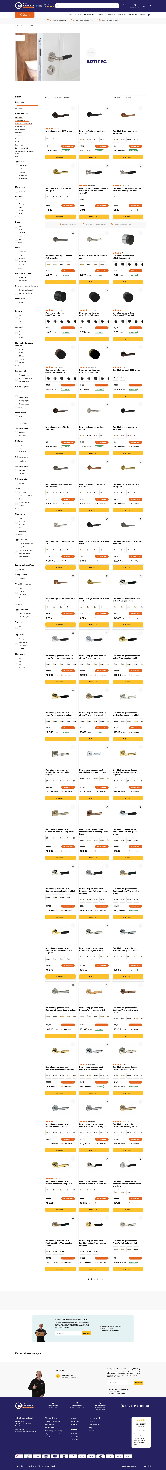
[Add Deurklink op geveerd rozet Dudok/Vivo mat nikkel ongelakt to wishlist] (107, 1101)
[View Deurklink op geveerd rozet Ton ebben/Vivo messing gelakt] (129, 607)
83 (98, 1279)
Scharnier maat (22, 428)
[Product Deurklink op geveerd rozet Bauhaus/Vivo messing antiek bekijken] (94, 992)
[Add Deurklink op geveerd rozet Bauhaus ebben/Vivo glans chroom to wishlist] (140, 806)
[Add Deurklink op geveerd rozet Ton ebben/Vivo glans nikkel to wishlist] (140, 576)
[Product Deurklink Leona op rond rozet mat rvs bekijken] (94, 411)
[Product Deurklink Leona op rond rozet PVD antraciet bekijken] (60, 468)
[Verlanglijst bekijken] (144, 6)
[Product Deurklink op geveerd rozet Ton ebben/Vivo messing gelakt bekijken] (128, 640)
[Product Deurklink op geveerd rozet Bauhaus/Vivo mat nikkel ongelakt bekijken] (60, 992)
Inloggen (74, 1425)
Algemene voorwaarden (53, 1434)
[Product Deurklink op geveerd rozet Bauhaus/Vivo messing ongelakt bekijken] (60, 1051)
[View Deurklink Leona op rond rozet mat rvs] (122, 436)
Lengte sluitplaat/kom (24, 565)
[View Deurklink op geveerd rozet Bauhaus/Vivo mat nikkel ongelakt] (82, 957)
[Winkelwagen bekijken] (149, 6)
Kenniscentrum (110, 15)
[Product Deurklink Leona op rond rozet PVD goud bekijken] (128, 468)
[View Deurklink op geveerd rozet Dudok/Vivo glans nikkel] (75, 1133)
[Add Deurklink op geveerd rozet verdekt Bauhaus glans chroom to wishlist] (107, 747)
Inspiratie (100, 15)
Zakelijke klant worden (53, 1421)
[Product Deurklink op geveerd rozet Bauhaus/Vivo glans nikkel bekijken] (94, 932)
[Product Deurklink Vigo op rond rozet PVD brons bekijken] (60, 582)
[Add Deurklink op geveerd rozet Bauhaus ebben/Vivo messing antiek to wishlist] (140, 866)
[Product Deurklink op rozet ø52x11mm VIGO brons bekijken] (60, 411)
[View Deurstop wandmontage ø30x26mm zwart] (122, 264)
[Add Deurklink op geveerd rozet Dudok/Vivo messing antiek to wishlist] (140, 1101)
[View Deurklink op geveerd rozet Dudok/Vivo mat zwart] (95, 1076)
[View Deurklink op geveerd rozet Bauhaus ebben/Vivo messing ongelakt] (122, 840)
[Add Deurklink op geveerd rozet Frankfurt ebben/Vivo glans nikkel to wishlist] (107, 1158)
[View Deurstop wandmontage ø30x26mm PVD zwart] (116, 264)
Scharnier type (21, 466)
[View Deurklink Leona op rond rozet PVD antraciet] (102, 436)
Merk (17, 187)
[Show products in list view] (49, 98)
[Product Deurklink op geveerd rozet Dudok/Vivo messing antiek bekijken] (128, 1108)
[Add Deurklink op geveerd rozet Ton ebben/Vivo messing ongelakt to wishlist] (73, 690)
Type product (21, 539)
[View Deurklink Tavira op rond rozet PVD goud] (82, 140)
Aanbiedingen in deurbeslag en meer (25, 152)
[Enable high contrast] (148, 15)
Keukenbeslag (20, 130)
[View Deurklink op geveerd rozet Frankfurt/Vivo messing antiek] (129, 1249)
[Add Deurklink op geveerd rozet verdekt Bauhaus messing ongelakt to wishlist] (140, 747)
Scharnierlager (21, 457)
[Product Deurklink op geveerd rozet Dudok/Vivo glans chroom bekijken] (94, 1051)
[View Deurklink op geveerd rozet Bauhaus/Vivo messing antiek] (95, 957)
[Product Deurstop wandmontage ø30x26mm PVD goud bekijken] (94, 354)
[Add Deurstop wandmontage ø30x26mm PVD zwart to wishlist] (107, 290)
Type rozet (19, 635)
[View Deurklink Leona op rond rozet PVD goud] (82, 436)
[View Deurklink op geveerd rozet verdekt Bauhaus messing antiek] (129, 721)
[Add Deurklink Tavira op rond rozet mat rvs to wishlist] (107, 233)
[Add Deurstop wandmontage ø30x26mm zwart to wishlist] (73, 290)
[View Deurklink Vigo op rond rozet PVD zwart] (68, 550)
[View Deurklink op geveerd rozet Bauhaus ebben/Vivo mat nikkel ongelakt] (136, 840)
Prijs (17, 102)
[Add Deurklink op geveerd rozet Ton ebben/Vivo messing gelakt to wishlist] (140, 633)
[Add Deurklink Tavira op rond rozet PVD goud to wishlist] (73, 165)
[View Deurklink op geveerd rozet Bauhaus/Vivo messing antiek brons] (109, 957)
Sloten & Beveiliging (22, 120)
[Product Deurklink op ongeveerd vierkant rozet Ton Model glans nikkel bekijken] (128, 172)
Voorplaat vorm (22, 574)
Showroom (78, 15)
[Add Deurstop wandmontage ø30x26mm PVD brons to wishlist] (73, 347)
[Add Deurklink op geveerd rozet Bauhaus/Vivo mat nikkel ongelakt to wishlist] (73, 985)
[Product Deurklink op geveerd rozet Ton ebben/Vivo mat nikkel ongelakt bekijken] (60, 640)
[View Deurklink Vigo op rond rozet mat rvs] (89, 550)
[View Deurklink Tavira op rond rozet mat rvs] (89, 140)
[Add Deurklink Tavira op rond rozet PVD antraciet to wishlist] (73, 233)
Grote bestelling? (89, 15)
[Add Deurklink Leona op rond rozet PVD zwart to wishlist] (140, 404)
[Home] (15, 25)
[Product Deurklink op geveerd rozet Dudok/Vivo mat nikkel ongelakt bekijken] (94, 1108)
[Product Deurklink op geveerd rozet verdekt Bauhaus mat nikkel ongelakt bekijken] (60, 754)
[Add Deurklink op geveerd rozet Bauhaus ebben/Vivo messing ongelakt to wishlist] (73, 925)
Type (17, 161)
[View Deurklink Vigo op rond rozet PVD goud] (48, 550)
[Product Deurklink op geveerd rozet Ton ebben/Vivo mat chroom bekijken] (94, 640)
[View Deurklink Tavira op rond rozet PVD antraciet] (102, 140)
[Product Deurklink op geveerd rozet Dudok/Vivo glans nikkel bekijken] (128, 1051)
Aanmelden (86, 1333)
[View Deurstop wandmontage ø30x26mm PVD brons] (136, 264)
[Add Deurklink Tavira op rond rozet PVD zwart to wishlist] (107, 108)
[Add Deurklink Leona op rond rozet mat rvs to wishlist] (107, 404)
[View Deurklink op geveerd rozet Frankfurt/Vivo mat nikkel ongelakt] (116, 1249)
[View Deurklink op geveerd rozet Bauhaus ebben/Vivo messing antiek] (116, 840)
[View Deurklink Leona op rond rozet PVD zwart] (89, 436)
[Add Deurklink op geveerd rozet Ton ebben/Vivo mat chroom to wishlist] (107, 633)
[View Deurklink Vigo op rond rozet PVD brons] (55, 550)
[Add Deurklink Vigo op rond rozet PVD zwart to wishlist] (107, 518)
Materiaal (19, 196)
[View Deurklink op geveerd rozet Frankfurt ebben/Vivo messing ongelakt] (95, 1190)
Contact (142, 15)
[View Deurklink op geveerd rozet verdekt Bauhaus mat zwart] (116, 721)
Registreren (75, 1421)
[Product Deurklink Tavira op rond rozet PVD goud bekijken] (60, 172)
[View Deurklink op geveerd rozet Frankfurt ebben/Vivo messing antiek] (89, 1190)
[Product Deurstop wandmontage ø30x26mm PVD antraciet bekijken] (128, 297)
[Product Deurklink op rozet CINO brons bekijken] (128, 354)
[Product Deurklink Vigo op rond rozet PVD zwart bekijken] (94, 525)
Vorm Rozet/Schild (23, 584)
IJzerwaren (19, 145)
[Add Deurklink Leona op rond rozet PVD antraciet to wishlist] (73, 461)
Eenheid (18, 311)
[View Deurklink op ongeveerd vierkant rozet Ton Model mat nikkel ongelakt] (116, 197)
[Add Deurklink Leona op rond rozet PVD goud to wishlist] (140, 461)
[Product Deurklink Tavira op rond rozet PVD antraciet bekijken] (60, 240)
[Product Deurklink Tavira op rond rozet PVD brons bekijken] (128, 115)
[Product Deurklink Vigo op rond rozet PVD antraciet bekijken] (128, 525)
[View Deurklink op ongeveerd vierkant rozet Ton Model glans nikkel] (82, 199)
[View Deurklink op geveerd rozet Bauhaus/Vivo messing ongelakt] (102, 957)
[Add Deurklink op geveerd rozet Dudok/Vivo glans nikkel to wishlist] (140, 1044)
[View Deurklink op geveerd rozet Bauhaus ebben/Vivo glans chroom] (68, 897)
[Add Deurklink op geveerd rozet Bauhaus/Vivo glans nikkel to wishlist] (107, 925)
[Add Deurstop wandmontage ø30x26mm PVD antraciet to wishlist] (140, 290)
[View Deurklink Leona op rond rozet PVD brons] (95, 436)
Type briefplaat (21, 609)
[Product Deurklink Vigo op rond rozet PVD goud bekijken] (94, 582)
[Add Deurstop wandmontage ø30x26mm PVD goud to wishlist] (107, 347)
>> (102, 1279)
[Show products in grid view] (46, 98)
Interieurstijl (20, 371)
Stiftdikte (19, 441)
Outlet (70, 15)
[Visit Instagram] (147, 1406)
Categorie (19, 113)
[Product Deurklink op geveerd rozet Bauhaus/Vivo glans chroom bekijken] (128, 932)
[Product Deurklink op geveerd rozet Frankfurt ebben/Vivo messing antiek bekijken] (60, 1225)
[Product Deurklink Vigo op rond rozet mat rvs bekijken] (60, 525)
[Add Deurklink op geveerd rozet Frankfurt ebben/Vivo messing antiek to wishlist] (73, 1218)
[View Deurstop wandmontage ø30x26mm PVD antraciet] (129, 264)
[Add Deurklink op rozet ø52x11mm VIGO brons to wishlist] (73, 404)
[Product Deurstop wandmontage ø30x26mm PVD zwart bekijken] (94, 297)
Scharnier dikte (22, 479)
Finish (18, 247)
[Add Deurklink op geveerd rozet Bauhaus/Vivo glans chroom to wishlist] (140, 925)
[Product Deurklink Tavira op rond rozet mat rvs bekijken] (94, 240)
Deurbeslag (19, 117)
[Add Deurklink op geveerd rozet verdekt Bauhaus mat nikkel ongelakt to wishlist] (73, 747)
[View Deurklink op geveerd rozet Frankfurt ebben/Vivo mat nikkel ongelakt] (82, 1190)
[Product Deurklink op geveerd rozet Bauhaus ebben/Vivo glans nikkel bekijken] (60, 873)
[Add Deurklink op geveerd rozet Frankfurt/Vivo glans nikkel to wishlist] (140, 1218)
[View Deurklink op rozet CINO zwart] (116, 378)
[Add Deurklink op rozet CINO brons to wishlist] (140, 347)
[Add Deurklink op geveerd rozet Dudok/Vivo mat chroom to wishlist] (73, 1101)
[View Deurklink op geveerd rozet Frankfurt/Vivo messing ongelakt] (122, 1249)
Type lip (18, 622)
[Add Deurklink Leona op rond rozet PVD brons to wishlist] (107, 461)
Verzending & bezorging (53, 1431)
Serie (17, 488)
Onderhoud (92, 1431)
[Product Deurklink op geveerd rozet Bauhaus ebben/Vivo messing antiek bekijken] (128, 873)
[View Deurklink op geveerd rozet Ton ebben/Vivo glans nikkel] (75, 664)
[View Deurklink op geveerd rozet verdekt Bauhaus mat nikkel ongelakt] (122, 721)
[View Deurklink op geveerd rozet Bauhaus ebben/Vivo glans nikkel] (129, 840)
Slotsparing (20, 514)
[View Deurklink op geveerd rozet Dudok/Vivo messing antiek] (102, 1076)
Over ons (74, 1433)
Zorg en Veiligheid (21, 148)
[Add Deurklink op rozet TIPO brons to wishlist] (73, 108)
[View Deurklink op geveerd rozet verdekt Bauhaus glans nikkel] (55, 781)
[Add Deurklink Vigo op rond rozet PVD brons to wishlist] (73, 576)
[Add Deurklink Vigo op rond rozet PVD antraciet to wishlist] (140, 518)
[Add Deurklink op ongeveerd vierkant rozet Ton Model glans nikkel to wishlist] (140, 165)
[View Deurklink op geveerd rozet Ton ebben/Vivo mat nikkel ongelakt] (116, 607)
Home (19, 26)
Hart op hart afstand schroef (24, 344)
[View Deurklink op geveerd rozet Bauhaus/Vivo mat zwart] (89, 957)
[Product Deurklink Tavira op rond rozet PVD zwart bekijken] (94, 115)
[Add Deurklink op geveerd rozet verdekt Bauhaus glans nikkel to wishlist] (140, 690)
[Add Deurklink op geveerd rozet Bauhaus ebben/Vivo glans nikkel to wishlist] (73, 866)
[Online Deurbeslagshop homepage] (24, 8)
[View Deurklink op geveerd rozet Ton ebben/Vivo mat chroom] (143, 607)
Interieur (18, 142)
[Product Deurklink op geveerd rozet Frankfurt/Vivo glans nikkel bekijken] (128, 1225)
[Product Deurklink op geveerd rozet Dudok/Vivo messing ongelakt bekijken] (60, 1165)
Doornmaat (20, 298)
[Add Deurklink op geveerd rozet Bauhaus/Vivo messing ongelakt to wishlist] (73, 1044)
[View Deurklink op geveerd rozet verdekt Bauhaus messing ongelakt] (136, 721)
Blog (90, 1428)
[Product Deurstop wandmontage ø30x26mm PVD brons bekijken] (60, 354)
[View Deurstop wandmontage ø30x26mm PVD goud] (143, 264)
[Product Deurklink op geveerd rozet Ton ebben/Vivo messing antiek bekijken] (94, 697)
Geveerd (19, 327)
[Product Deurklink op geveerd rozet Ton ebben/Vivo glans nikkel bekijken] (128, 582)
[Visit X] (129, 1406)
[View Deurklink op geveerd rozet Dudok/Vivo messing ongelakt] (89, 1076)
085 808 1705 (19, 1429)
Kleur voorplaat (22, 387)
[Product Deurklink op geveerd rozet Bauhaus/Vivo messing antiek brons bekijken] (128, 992)
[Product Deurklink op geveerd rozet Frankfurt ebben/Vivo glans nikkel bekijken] (94, 1165)
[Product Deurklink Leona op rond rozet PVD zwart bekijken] (128, 411)
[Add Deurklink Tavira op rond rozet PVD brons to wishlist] (140, 108)
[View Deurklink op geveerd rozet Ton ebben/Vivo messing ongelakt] (136, 607)
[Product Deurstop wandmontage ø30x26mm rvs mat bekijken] (128, 240)
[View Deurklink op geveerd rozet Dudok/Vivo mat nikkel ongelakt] (109, 1076)
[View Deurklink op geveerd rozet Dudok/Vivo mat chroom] (82, 1076)
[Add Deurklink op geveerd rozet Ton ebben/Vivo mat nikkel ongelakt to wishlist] (73, 633)
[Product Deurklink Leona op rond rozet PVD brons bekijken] (94, 468)
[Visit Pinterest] (135, 1406)
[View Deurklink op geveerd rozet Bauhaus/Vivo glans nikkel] (122, 957)
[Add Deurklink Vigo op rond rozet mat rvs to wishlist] (73, 518)
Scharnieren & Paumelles (23, 123)
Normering (20, 654)
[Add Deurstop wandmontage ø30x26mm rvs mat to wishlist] (140, 233)
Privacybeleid (146, 1466)
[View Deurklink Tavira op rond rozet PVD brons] (95, 140)
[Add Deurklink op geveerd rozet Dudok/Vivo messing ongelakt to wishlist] (73, 1158)
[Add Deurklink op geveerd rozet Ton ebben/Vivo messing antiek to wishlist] (107, 690)
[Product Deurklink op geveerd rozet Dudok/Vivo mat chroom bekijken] (60, 1108)
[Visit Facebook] (123, 1406)
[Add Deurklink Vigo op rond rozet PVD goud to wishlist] (107, 576)
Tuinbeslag (19, 136)
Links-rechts (20, 412)
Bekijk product (59, 157)
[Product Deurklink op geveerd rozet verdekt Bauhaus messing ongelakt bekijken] (128, 754)
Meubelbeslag (20, 127)
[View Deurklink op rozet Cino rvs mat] (122, 378)
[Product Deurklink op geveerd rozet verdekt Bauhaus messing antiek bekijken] (60, 813)
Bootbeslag (19, 139)
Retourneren (122, 15)
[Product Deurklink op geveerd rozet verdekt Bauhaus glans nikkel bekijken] (128, 697)
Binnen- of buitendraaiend (26, 286)
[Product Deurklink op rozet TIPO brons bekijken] (60, 115)
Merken (25, 26)
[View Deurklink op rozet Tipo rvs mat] (55, 139)
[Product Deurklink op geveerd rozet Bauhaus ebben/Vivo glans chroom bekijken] (128, 813)
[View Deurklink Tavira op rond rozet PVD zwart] (129, 140)
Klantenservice (133, 15)
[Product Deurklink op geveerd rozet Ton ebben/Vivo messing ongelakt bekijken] (60, 697)
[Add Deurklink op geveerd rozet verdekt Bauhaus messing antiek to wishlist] (73, 806)
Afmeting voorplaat (23, 273)
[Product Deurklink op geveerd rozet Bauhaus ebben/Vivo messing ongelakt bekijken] (60, 932)
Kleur (17, 222)
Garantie (48, 1437)
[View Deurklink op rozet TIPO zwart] (48, 139)
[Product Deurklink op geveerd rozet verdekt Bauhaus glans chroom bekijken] (94, 754)
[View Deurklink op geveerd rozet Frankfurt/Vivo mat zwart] (136, 1249)
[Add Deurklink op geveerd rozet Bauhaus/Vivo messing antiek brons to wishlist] (140, 985)
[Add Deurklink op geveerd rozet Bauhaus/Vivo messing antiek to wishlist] (107, 985)
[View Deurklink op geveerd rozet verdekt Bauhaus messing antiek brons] (143, 721)
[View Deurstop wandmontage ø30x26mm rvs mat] (55, 321)
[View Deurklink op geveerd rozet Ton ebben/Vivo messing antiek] (122, 607)
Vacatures (74, 1439)
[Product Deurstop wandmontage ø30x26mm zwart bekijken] (60, 297)
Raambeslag (19, 133)
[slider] (16, 105)
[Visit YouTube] (141, 1406)
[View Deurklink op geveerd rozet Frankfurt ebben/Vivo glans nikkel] (129, 1192)
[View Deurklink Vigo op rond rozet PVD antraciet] (62, 550)
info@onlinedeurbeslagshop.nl (25, 1432)
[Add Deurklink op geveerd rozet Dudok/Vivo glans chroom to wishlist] (107, 1044)
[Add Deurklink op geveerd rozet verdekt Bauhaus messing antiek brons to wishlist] (107, 806)
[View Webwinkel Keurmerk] (19, 1456)
